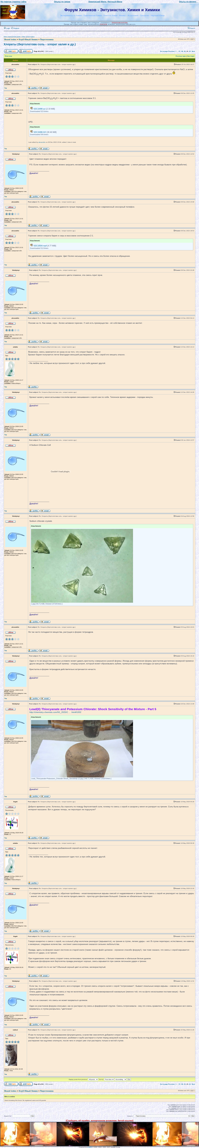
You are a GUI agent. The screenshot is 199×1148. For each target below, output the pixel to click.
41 (190, 51)
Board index (10, 39)
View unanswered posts (12, 37)
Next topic (190, 56)
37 (179, 51)
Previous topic (181, 56)
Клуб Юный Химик (28, 39)
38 (182, 51)
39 (185, 51)
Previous (171, 51)
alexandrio (41, 142)
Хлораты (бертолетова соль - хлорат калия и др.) (40, 44)
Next (193, 51)
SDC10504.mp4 (40, 246)
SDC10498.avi (40, 109)
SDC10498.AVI (40, 132)
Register (16, 28)
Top (5, 88)
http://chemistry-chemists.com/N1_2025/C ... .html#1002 (55, 712)
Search (192, 28)
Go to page (164, 51)
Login (8, 28)
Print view (8, 56)
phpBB (89, 1147)
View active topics (28, 37)
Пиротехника (46, 39)
